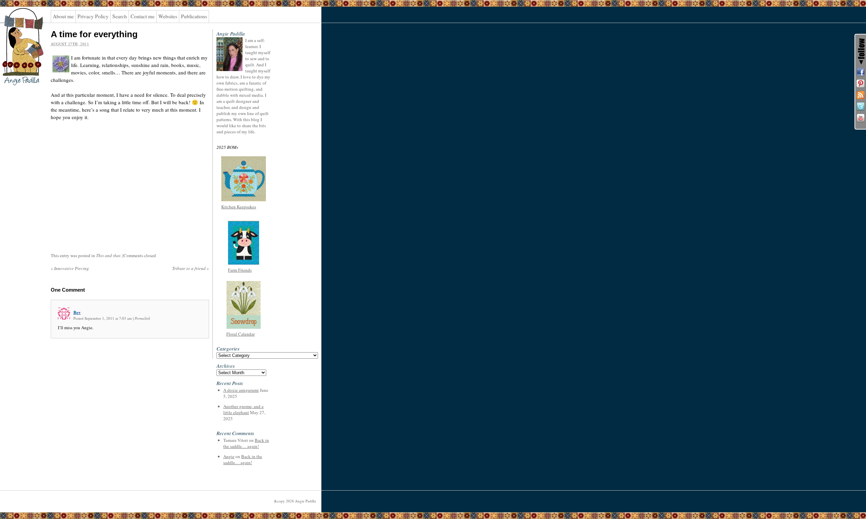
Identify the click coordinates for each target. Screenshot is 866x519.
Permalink (142, 318)
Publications (194, 16)
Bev (77, 312)
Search (119, 16)
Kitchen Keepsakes (238, 207)
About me (63, 16)
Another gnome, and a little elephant (243, 409)
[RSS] (861, 95)
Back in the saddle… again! (246, 443)
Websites (167, 16)
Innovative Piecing (70, 268)
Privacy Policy (93, 16)
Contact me (143, 16)
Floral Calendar (240, 334)
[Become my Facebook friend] (861, 72)
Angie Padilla (18, 20)
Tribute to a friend (190, 268)
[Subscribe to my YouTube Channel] (861, 118)
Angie (228, 456)
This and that (108, 255)
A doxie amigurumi (241, 390)
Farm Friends (240, 270)
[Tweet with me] (861, 107)
